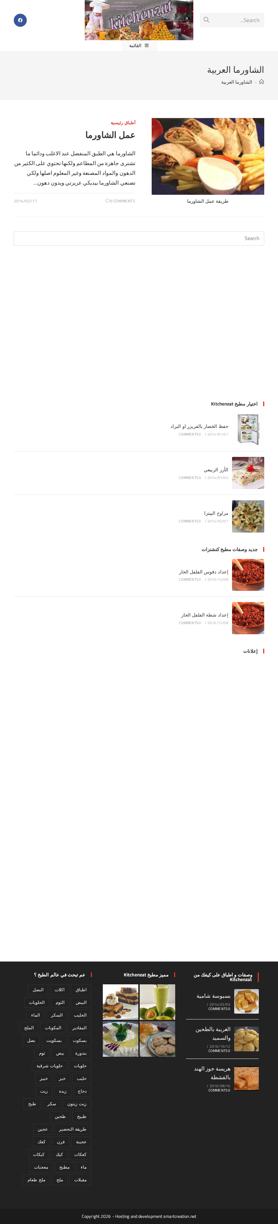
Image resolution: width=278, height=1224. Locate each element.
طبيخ (82, 1116)
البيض (81, 1002)
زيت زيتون (76, 1103)
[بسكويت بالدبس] (157, 1039)
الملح (29, 1027)
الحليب (80, 1015)
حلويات (80, 1065)
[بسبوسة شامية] (246, 1001)
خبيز (44, 1078)
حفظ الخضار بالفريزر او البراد (199, 426)
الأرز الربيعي (216, 469)
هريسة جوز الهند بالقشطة (212, 1072)
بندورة (81, 1053)
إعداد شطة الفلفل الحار (204, 614)
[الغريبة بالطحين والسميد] (246, 1039)
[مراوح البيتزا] (248, 516)
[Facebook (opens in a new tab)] (20, 20)
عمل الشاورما (110, 135)
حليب (82, 1078)
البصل (38, 989)
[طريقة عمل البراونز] (120, 1002)
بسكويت (54, 1040)
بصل (31, 1040)
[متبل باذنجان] (120, 1039)
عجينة (81, 1141)
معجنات (41, 1167)
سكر (51, 1103)
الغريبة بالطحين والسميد (212, 1033)
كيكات (39, 1154)
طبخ (32, 1103)
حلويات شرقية (49, 1065)
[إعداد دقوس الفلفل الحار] (248, 575)
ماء (84, 1167)
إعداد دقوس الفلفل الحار (203, 571)
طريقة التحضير (72, 1129)
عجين (43, 1129)
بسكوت (80, 1040)
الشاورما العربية (236, 81)
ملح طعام (36, 1179)
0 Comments (122, 201)
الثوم (60, 1002)
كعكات (80, 1154)
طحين (60, 1116)
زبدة (63, 1091)
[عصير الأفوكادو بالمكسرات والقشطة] (157, 1002)
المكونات (53, 1027)
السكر (57, 1015)
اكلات (59, 989)
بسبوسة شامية (213, 995)
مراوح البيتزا (216, 513)
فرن (61, 1141)
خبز (62, 1078)
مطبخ (64, 1167)
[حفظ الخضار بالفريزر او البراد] (248, 429)
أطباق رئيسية (123, 122)
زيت (44, 1091)
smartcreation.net (179, 1216)
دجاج (82, 1091)
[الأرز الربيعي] (248, 473)
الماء (35, 1015)
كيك (59, 1154)
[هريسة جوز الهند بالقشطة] (246, 1078)
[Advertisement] (139, 328)
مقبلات (80, 1179)
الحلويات (37, 1002)
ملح (59, 1179)
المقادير (79, 1027)
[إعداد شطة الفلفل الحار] (248, 618)
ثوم (42, 1053)
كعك (42, 1141)
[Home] (261, 81)
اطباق (81, 989)
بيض (60, 1053)
